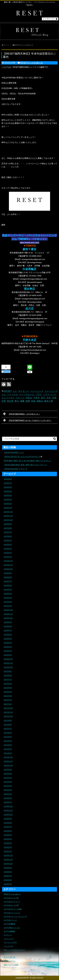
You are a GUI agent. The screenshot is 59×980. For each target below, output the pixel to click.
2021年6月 (8, 733)
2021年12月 (8, 708)
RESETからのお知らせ (31, 63)
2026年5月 (8, 491)
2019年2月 (8, 847)
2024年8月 (8, 577)
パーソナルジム (26, 394)
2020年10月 (8, 765)
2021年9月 (8, 720)
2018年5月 (8, 884)
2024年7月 (8, 581)
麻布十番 (48, 401)
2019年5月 (8, 835)
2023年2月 (8, 651)
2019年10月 (8, 815)
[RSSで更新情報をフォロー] (9, 384)
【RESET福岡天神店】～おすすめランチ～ (24, 414)
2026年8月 (8, 479)
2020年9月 (8, 770)
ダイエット (23, 391)
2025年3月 (8, 549)
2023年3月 (8, 647)
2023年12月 (8, 610)
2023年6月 (8, 635)
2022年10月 (8, 667)
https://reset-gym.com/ (29, 242)
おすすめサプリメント (12, 902)
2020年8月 (8, 774)
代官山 (29, 398)
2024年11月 (8, 565)
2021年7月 (8, 729)
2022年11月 (8, 663)
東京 (17, 401)
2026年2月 (8, 504)
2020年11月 (8, 761)
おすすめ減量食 (9, 924)
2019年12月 (8, 806)
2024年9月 (8, 573)
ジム (15, 391)
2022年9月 (8, 671)
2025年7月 (8, 532)
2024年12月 (8, 561)
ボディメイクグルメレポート (14, 950)
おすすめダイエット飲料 (13, 909)
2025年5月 (8, 540)
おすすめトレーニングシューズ (15, 916)
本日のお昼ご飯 (9, 957)
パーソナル (12, 394)
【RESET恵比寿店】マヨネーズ (15, 469)
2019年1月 (8, 851)
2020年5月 (8, 786)
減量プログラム (9, 961)
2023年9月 (8, 622)
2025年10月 (8, 520)
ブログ (38, 394)
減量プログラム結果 (11, 965)
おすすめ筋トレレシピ (12, 928)
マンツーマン (8, 398)
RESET (8, 391)
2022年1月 (8, 704)
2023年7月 (8, 630)
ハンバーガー (9, 946)
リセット (20, 398)
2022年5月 (8, 688)
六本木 (36, 398)
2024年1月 (8, 606)
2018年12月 (8, 855)
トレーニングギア (10, 942)
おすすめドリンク (10, 920)
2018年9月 (8, 868)
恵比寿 (10, 401)
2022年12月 (8, 659)
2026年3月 (8, 500)
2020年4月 (8, 790)
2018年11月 (8, 860)
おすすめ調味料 (9, 931)
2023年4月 (8, 643)
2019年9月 (8, 819)
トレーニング (36, 391)
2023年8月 (8, 626)
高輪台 (39, 401)
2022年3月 (8, 696)
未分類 (6, 953)
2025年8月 (8, 528)
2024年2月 (8, 602)
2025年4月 (8, 545)
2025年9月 (8, 524)
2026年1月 (8, 508)
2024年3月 (8, 598)
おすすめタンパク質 (11, 905)
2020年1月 (8, 802)
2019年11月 (8, 810)
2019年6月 (8, 831)
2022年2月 (8, 700)
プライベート (49, 394)
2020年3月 (8, 794)
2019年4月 (8, 839)
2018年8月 (8, 872)
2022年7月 (8, 680)
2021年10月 (8, 716)
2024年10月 (8, 569)
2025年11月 (8, 516)
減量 (22, 401)
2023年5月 (8, 639)
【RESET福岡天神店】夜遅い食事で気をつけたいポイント (25, 465)
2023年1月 (8, 655)
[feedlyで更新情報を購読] (3, 384)
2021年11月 (8, 712)
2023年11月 (8, 614)
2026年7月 (8, 483)
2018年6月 (8, 880)
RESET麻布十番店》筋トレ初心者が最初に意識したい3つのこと (27, 461)
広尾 (3, 401)
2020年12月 (8, 757)
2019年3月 (8, 843)
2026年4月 (8, 495)
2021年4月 (8, 741)
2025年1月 (8, 557)
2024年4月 (8, 594)
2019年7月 (8, 827)
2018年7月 (8, 876)
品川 (43, 398)
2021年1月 (8, 753)
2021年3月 (8, 745)
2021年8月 (8, 725)
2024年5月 (8, 590)
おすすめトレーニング (12, 913)
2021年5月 (8, 737)
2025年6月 (8, 536)
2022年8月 (8, 675)
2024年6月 (8, 585)
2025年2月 (8, 553)
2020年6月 (8, 782)
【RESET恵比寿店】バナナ (14, 452)
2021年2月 (8, 749)
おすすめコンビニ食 (11, 898)
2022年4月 (8, 692)
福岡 (28, 401)
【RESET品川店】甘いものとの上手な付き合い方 (22, 457)
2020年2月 (8, 798)
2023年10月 (8, 618)
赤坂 (33, 401)
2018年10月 (8, 864)
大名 (48, 398)
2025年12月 (8, 512)
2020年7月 (8, 778)
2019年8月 (8, 823)
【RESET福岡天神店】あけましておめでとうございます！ (30, 420)
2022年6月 (8, 684)
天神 (54, 398)
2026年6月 (8, 487)
